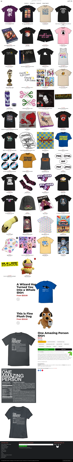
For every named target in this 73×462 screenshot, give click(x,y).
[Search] (70, 1)
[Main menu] (1, 1)
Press (2, 452)
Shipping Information (4, 447)
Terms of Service (3, 456)
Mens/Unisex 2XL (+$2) (50, 344)
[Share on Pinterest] (42, 370)
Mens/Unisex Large (60, 341)
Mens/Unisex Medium (51, 341)
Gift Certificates (3, 451)
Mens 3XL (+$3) (59, 344)
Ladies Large (48, 346)
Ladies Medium (41, 346)
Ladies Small (66, 344)
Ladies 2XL (60, 346)
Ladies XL (54, 346)
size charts (55, 368)
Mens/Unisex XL (41, 344)
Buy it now (64, 349)
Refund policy (3, 457)
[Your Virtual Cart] (71, 1)
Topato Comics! (3, 450)
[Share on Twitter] (40, 370)
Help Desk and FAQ (4, 445)
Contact (2, 453)
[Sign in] (68, 1)
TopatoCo (8, 460)
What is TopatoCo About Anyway (6, 444)
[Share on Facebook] (38, 370)
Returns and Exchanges (4, 446)
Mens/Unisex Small (42, 341)
